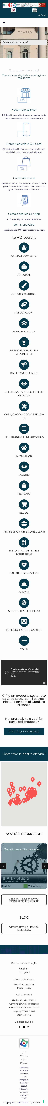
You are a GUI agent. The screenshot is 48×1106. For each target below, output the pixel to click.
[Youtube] (24, 1027)
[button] (3, 866)
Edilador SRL (39, 1102)
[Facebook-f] (20, 1027)
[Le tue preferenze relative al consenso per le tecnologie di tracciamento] (43, 1101)
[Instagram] (28, 1027)
